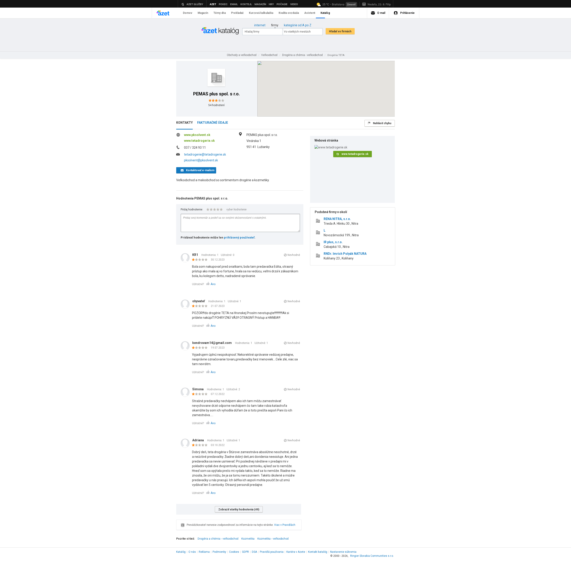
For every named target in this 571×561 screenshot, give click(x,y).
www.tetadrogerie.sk (199, 140)
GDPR (245, 551)
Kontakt (317, 551)
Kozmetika (247, 538)
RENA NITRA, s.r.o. (337, 219)
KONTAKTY (184, 122)
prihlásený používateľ (239, 237)
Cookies (234, 551)
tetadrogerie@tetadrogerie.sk (205, 154)
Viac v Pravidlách (284, 524)
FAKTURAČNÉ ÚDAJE (212, 122)
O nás (192, 551)
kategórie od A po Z (297, 25)
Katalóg (181, 551)
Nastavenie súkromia (343, 551)
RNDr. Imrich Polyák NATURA (345, 253)
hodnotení (216, 105)
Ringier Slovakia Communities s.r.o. (372, 555)
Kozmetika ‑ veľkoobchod (273, 538)
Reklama (204, 551)
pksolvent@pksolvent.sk (201, 160)
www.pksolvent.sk (197, 135)
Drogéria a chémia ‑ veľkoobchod (218, 538)
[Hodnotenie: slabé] (201, 260)
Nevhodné (294, 255)
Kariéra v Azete (295, 551)
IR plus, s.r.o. (333, 242)
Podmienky (219, 551)
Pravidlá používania (271, 551)
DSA (254, 551)
